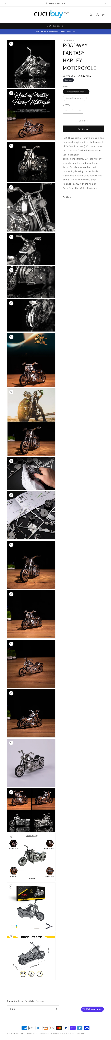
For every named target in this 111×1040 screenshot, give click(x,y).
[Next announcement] (105, 3)
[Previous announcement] (5, 3)
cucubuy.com (18, 1033)
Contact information (76, 1033)
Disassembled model (77, 92)
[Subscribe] (56, 1009)
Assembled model (76, 99)
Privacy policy (45, 1033)
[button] (6, 15)
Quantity (66, 104)
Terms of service (59, 1033)
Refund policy (31, 1033)
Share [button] (68, 197)
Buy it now (83, 129)
